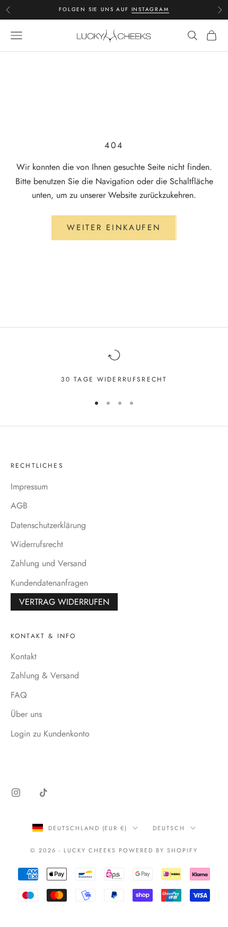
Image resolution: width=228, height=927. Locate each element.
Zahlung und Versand (48, 563)
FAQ (19, 695)
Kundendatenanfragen (49, 583)
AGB (19, 505)
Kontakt (24, 656)
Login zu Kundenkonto (50, 734)
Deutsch (169, 828)
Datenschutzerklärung (48, 525)
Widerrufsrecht (37, 544)
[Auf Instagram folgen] (16, 792)
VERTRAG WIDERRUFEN (64, 602)
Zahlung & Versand (45, 675)
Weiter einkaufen (114, 227)
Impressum (29, 486)
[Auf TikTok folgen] (43, 792)
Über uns (26, 714)
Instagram (150, 9)
